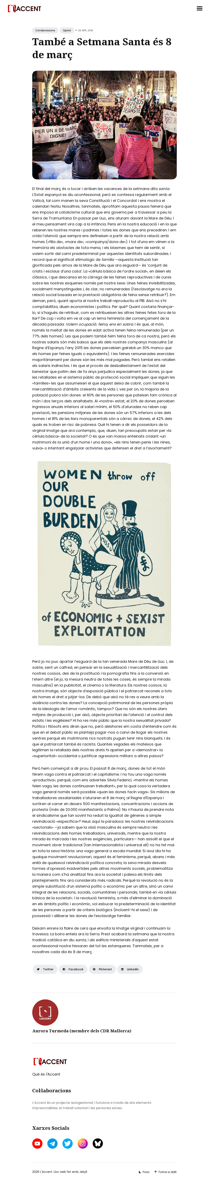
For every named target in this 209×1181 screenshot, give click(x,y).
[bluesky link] (98, 1143)
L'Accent (46, 1172)
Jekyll (83, 1172)
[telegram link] (52, 1143)
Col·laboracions (45, 30)
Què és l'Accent (46, 1074)
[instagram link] (83, 1143)
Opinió (67, 30)
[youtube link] (37, 1143)
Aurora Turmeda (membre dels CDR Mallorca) (81, 1031)
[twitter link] (67, 1143)
